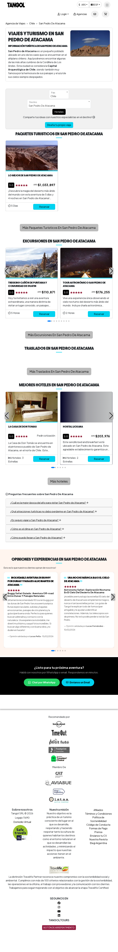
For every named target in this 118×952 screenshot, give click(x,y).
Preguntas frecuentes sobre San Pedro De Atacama (40, 494)
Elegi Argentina (98, 843)
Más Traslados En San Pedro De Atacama (59, 371)
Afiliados (98, 810)
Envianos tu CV (98, 835)
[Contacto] (95, 14)
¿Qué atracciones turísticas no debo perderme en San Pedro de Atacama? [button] (52, 511)
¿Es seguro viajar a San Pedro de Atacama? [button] (34, 520)
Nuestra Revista (98, 839)
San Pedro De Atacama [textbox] (42, 105)
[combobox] (59, 94)
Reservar (44, 206)
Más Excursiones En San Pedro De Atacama (59, 335)
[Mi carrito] (105, 14)
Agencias (81, 14)
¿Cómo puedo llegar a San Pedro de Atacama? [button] (36, 537)
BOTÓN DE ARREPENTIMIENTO (59, 927)
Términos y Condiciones (98, 813)
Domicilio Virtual (22, 821)
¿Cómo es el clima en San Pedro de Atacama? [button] (36, 528)
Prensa (98, 832)
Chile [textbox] (53, 96)
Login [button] (63, 14)
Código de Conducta (98, 824)
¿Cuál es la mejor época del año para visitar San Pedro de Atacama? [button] (48, 502)
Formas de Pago (98, 828)
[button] (7, 271)
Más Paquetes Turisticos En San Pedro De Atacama (59, 227)
